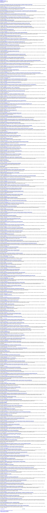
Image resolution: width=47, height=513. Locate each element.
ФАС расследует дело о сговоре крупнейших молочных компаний (10, 163)
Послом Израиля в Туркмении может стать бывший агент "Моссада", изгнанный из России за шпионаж (16, 125)
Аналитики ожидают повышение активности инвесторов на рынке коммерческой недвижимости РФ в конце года (17, 275)
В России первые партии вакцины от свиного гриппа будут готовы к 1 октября (12, 169)
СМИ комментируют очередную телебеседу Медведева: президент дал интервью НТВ (13, 393)
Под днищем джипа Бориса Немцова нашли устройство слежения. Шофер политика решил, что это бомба (16, 128)
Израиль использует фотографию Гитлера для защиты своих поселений (11, 194)
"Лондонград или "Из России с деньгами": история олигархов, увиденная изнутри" (13, 144)
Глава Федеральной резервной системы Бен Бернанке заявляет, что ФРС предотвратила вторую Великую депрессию (18, 243)
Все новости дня (2, 2)
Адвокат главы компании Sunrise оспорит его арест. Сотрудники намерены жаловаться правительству (16, 212)
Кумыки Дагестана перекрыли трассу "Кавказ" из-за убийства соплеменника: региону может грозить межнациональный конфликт (20, 72)
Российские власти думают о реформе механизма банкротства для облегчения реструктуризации (15, 411)
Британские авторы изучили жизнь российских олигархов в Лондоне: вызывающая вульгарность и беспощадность (18, 84)
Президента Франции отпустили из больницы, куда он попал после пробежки (12, 224)
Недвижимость (6, 115)
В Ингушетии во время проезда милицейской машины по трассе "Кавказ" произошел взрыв (14, 505)
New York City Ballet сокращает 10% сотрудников (7, 408)
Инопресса (6, 162)
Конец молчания (2, 166)
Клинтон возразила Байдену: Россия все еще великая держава (10, 269)
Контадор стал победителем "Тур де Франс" (7, 464)
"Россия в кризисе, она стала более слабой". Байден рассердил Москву (11, 405)
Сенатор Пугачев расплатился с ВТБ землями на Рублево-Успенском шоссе (12, 446)
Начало (1, 510)
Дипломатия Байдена (3, 402)
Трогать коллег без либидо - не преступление (7, 256)
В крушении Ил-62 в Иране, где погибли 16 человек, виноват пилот (10, 135)
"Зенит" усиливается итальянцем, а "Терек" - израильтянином (9, 87)
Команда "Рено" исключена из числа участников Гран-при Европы (10, 367)
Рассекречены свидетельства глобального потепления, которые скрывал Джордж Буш (13, 32)
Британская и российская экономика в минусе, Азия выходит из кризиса (11, 230)
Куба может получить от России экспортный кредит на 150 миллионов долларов (12, 178)
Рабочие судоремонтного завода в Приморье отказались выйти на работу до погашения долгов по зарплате (17, 467)
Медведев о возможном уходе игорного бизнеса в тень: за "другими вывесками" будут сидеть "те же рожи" (17, 119)
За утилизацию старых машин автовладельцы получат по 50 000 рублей (11, 376)
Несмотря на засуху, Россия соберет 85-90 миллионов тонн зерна (10, 218)
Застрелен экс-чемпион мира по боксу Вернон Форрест (8, 439)
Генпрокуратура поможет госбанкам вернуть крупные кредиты (10, 424)
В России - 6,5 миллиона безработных (6, 294)
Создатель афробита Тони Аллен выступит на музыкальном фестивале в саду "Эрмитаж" (14, 66)
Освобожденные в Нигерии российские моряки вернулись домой (10, 122)
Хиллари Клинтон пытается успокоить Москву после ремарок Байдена (11, 427)
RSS (9, 510)
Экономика (6, 31)
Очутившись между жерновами (5, 331)
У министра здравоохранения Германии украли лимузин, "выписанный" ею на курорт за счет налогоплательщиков (18, 175)
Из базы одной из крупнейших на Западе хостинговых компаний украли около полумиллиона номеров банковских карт (18, 373)
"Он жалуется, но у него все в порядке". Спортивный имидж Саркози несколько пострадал (14, 141)
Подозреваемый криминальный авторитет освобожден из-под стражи (11, 316)
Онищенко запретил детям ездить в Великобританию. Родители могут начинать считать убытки (15, 23)
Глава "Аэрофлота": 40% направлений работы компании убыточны (10, 433)
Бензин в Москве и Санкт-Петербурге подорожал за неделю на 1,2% (10, 147)
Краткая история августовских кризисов (6, 291)
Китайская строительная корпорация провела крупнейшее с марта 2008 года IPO (12, 272)
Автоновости (6, 131)
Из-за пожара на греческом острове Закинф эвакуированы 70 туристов (11, 498)
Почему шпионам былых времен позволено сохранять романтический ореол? (12, 319)
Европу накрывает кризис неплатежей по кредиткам (8, 215)
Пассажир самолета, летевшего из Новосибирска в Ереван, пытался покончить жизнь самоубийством (16, 380)
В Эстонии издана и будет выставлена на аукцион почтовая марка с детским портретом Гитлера (15, 63)
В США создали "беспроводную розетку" (6, 138)
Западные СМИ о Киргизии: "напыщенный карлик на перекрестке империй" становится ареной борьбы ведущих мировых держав (20, 60)
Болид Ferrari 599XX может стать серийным (7, 278)
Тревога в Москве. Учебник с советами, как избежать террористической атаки (12, 322)
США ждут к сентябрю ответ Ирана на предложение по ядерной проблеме (11, 227)
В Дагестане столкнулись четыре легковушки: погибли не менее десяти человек (12, 7)
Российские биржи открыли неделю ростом (7, 29)
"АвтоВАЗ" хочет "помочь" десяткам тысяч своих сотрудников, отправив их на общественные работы (16, 26)
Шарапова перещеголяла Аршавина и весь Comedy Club (9, 132)
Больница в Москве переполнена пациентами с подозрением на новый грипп (12, 288)
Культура (6, 53)
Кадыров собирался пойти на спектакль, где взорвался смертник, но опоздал (12, 93)
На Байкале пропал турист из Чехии (5, 473)
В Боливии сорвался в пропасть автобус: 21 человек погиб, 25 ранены (11, 489)
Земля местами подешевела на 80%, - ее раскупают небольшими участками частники (13, 200)
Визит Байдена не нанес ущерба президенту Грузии (8, 396)
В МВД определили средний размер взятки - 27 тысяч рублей (9, 172)
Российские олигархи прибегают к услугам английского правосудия (10, 285)
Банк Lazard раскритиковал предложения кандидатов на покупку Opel (11, 399)
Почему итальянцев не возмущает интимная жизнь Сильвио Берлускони (11, 221)
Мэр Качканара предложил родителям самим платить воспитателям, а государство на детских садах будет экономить (18, 10)
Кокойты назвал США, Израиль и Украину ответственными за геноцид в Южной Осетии (13, 38)
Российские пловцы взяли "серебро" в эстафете (7, 383)
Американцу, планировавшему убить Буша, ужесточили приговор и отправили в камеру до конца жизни (16, 4)
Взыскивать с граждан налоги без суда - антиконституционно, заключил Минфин (12, 461)
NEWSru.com (3, 0)
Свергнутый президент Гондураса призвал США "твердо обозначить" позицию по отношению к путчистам (16, 492)
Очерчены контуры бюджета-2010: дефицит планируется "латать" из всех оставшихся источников (15, 443)
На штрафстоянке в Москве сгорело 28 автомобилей (8, 470)
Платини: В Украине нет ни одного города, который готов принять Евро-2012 (12, 57)
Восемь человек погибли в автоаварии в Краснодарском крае (9, 495)
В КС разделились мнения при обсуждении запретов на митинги (10, 354)
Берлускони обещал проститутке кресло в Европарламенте (9, 430)
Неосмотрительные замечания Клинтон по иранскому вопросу (10, 297)
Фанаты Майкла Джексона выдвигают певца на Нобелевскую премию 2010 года (12, 41)
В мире (5, 19)
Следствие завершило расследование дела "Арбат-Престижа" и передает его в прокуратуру (14, 325)
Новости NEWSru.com (3, 511)
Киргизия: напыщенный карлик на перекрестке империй (9, 197)
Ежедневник (7, 510)
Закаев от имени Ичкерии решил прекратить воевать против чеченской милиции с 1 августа (14, 455)
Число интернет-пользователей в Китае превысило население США (10, 370)
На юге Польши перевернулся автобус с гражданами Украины (9, 502)
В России (6, 22)
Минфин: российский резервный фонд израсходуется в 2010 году (10, 35)
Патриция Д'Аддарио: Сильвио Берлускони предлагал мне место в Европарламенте (13, 100)
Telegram (12, 510)
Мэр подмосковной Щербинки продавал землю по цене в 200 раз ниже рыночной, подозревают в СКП (16, 103)
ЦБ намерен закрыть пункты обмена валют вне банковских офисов (10, 313)
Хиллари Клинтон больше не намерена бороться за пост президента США (11, 486)
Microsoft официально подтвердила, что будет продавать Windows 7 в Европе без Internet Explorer (15, 328)
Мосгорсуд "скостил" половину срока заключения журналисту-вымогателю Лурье (13, 54)
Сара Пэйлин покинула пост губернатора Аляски (7, 458)
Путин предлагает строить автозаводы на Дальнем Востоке (9, 69)
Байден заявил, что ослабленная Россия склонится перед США (10, 436)
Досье (3, 510)
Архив (5, 510)
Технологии (6, 140)
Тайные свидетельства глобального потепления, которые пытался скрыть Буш (12, 90)
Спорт (5, 59)
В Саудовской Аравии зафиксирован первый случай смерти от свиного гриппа (12, 282)
